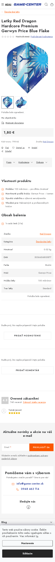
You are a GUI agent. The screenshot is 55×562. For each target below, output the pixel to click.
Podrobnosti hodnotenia (42, 36)
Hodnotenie (23, 162)
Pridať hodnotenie (27, 335)
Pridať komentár (27, 370)
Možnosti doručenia (15, 122)
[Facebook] (28, 507)
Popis (8, 162)
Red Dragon (48, 141)
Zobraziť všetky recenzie (34, 402)
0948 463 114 (30, 489)
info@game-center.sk (30, 484)
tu (37, 536)
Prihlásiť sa (41, 447)
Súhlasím (27, 553)
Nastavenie (27, 543)
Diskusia (40, 162)
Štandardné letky (43, 241)
